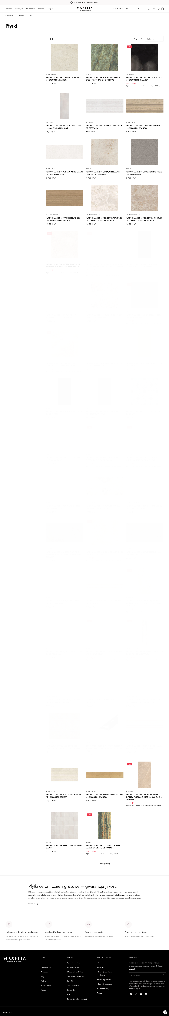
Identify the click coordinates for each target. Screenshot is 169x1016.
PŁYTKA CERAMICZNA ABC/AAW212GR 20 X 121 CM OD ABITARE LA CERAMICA (144, 652)
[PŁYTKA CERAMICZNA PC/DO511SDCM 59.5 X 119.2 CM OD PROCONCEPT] (64, 775)
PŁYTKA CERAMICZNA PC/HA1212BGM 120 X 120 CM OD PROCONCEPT (63, 507)
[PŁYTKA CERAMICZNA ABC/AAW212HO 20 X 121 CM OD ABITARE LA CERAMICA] (64, 680)
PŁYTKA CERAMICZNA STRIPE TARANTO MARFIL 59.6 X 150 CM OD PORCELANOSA (144, 747)
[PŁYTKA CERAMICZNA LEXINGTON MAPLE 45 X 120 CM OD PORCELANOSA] (144, 106)
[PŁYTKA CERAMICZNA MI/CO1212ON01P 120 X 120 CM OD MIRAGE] (64, 438)
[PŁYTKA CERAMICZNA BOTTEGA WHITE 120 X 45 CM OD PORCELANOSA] (64, 152)
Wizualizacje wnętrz (74, 963)
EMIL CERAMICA (131, 74)
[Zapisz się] (163, 975)
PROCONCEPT (50, 503)
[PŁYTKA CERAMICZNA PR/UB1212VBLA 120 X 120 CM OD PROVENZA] (64, 632)
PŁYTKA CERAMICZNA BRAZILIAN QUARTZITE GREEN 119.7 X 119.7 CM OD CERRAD (103, 78)
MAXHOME (49, 122)
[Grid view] (47, 38)
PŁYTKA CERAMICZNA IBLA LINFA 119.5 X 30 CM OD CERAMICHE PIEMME (144, 507)
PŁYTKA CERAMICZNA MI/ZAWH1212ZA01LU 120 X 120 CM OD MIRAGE (103, 173)
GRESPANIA (89, 122)
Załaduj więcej (104, 863)
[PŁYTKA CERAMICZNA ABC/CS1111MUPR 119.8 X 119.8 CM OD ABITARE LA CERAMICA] (144, 198)
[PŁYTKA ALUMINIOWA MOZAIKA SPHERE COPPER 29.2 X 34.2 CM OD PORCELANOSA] (64, 726)
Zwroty (99, 993)
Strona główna (9, 15)
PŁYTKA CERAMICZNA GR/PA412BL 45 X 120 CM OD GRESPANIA (104, 126)
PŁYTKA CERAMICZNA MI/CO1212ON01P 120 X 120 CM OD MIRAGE (64, 458)
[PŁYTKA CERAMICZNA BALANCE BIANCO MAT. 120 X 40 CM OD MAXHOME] (64, 106)
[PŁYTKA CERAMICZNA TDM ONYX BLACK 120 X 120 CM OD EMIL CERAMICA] (144, 57)
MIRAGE (88, 169)
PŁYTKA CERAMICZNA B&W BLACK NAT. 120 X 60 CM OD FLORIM (64, 412)
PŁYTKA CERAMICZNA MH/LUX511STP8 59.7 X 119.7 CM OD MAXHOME (103, 412)
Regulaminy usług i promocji (77, 999)
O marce (9, 948)
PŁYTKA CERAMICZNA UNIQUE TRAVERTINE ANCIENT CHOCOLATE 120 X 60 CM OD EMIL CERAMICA (63, 554)
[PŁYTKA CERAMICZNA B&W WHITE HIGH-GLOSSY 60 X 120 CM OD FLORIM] (64, 295)
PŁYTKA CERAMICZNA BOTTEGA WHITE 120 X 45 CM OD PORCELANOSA (64, 173)
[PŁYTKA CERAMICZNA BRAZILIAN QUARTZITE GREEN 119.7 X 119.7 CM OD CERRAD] (104, 57)
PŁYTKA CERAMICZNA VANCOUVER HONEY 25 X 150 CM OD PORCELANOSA (104, 795)
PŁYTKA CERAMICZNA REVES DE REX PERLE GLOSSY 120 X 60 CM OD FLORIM (102, 458)
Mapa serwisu (46, 985)
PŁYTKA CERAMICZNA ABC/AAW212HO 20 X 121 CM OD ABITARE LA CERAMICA (64, 701)
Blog (42, 976)
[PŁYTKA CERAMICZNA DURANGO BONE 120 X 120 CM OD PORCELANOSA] (64, 57)
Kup (95, 2)
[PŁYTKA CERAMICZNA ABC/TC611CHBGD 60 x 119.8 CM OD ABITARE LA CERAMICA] (144, 680)
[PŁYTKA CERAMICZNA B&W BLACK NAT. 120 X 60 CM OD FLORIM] (64, 391)
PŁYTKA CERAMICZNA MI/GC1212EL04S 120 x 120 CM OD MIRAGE (143, 316)
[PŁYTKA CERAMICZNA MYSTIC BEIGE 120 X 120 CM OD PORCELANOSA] (104, 343)
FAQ (98, 963)
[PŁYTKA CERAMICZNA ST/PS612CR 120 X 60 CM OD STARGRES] (144, 343)
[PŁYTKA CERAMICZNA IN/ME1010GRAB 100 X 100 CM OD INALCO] (144, 532)
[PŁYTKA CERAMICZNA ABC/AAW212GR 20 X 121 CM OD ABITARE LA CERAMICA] (144, 632)
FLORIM (128, 261)
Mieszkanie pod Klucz (75, 972)
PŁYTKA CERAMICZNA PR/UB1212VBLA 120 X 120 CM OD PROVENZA (64, 652)
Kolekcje (21, 15)
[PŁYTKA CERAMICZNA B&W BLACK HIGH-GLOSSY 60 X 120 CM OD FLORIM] (144, 244)
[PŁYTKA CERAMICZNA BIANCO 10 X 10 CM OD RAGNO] (64, 825)
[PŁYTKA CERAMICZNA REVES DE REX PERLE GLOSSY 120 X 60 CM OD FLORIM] (104, 438)
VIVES (128, 408)
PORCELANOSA (51, 74)
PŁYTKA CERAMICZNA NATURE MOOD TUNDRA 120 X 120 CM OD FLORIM (104, 316)
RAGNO (48, 842)
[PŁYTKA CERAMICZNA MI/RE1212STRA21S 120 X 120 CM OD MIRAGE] (144, 152)
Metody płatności (131, 945)
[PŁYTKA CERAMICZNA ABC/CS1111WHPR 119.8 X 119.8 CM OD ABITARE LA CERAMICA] (104, 198)
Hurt (68, 994)
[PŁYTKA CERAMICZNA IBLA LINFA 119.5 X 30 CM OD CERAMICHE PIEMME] (144, 486)
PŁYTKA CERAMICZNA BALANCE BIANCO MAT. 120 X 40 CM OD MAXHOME (63, 126)
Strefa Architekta (118, 9)
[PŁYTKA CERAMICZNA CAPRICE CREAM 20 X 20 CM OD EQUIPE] (104, 680)
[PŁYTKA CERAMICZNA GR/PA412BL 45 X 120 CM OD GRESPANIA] (104, 106)
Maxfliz (11, 1012)
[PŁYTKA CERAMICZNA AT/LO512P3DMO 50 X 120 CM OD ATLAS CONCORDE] (64, 198)
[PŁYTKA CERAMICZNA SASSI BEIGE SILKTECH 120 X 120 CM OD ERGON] (104, 532)
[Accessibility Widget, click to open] (165, 1012)
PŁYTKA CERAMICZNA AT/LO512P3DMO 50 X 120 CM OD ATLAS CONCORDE (63, 219)
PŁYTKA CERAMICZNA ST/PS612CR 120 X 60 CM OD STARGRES (144, 364)
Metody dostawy (103, 988)
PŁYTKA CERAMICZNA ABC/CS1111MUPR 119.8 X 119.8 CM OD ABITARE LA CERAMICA (144, 219)
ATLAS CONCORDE (52, 215)
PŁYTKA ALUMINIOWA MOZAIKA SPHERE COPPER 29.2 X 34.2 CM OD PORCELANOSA (63, 747)
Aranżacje (44, 972)
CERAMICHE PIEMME (133, 503)
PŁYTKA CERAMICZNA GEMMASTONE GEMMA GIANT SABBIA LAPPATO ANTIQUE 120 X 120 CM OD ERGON (104, 266)
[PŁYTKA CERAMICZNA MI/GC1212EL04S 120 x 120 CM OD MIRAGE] (144, 295)
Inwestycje (71, 990)
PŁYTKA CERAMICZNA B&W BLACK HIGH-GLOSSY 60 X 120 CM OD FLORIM (141, 265)
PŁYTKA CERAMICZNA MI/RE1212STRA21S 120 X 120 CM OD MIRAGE (144, 173)
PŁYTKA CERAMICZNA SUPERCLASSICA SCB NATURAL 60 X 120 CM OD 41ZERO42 (142, 458)
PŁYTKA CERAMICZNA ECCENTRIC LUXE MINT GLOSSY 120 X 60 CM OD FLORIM (103, 846)
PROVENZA (129, 598)
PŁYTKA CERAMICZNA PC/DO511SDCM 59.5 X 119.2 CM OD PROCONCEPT (63, 795)
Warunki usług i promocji (54, 945)
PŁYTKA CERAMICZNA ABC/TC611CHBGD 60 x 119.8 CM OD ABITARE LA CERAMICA (143, 701)
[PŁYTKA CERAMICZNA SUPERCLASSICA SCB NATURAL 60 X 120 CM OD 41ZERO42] (144, 438)
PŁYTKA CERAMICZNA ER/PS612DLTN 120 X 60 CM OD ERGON (103, 602)
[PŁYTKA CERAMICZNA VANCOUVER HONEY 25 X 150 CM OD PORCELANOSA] (104, 775)
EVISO (88, 743)
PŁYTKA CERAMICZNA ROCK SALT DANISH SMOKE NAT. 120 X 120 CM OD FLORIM (62, 364)
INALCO (128, 549)
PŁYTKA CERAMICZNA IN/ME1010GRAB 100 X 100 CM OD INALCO (143, 553)
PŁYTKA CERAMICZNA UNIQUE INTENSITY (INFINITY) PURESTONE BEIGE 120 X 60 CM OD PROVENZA (144, 797)
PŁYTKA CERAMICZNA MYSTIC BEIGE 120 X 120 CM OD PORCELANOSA (104, 364)
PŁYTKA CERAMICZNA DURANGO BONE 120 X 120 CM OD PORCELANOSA (63, 78)
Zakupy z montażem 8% (75, 976)
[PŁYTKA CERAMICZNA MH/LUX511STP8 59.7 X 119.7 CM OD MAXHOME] (104, 391)
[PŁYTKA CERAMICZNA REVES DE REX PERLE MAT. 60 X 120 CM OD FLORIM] (104, 632)
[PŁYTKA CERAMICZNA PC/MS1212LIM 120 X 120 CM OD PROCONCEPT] (64, 581)
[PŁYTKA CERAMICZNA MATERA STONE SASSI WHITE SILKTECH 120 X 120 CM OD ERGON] (64, 244)
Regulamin (100, 967)
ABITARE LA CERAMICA (93, 215)
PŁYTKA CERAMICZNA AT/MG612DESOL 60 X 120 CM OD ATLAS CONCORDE (103, 507)
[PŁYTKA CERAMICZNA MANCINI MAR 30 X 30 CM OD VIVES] (144, 391)
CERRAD (88, 74)
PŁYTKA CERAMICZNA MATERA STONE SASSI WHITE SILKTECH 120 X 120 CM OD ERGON (63, 265)
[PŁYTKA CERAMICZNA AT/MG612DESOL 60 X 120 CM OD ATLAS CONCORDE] (104, 486)
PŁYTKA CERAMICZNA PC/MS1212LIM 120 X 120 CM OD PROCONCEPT (64, 602)
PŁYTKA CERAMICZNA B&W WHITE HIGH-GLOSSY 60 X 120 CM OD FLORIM (62, 316)
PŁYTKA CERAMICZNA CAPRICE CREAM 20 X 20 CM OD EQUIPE (104, 701)
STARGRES (129, 360)
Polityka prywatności (104, 979)
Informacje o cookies (104, 984)
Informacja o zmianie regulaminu (104, 973)
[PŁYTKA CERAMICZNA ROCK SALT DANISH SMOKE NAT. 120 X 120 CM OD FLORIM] (64, 343)
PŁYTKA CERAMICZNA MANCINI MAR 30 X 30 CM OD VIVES (143, 412)
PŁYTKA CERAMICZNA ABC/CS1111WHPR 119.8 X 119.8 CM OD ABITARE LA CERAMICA (104, 219)
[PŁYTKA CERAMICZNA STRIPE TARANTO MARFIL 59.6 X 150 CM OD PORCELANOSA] (144, 726)
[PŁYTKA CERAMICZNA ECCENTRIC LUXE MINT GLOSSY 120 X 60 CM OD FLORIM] (104, 825)
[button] (149, 8)
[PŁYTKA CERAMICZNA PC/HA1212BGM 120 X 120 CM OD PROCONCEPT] (64, 486)
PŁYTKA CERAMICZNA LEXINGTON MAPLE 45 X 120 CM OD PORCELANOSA (144, 126)
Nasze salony (130, 9)
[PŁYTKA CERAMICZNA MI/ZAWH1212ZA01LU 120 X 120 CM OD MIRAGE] (104, 152)
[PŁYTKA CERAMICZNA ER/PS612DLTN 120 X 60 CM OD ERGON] (104, 581)
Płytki (31, 15)
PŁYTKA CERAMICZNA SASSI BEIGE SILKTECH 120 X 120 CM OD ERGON (104, 553)
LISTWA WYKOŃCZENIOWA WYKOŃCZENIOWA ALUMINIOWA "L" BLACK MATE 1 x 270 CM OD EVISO (104, 748)
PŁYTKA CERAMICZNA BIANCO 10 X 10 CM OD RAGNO (64, 846)
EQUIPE (88, 697)
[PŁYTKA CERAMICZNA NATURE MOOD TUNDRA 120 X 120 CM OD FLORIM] (104, 295)
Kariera (43, 981)
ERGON (48, 261)
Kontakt (140, 9)
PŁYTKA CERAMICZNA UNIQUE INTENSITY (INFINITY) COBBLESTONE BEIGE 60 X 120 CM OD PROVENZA (143, 603)
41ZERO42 (129, 454)
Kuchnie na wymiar (73, 967)
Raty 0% (70, 981)
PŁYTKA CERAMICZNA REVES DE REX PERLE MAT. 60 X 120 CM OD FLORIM (104, 652)
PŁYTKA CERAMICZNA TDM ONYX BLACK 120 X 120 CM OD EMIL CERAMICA (144, 78)
